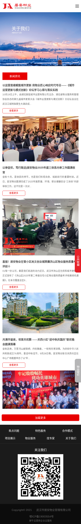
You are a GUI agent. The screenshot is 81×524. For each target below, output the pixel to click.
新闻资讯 (15, 76)
